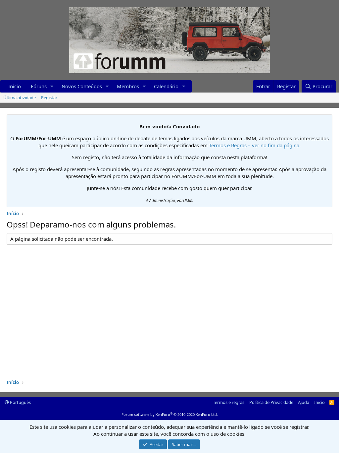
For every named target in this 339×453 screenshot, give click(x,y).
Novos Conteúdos (82, 86)
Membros (128, 86)
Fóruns (39, 86)
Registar (49, 97)
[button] (52, 86)
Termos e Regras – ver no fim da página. (255, 145)
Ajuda (303, 402)
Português (20, 402)
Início (14, 86)
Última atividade (19, 97)
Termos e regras (228, 402)
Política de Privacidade (271, 402)
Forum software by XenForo (169, 414)
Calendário (166, 86)
